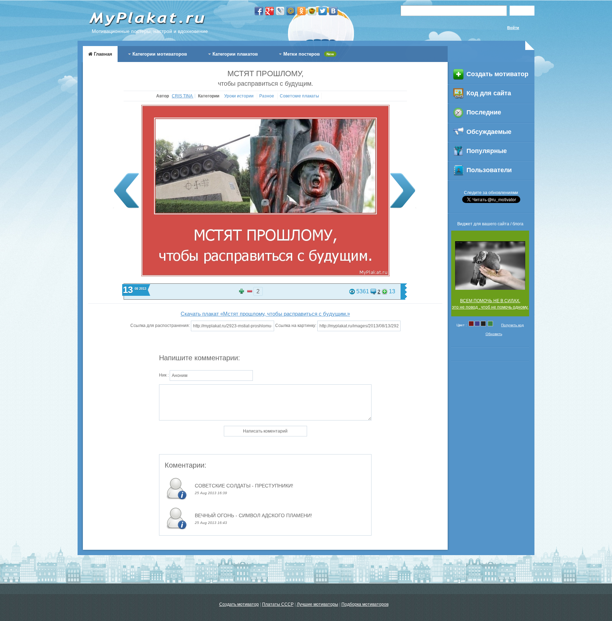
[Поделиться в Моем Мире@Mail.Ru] (291, 11)
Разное (267, 96)
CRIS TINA (182, 96)
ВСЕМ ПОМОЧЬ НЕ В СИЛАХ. (490, 300)
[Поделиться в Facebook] (259, 11)
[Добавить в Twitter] (322, 11)
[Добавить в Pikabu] (312, 11)
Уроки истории (239, 96)
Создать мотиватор (239, 604)
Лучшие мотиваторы (317, 604)
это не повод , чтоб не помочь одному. (490, 307)
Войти (513, 28)
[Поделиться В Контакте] (333, 11)
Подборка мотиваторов (365, 604)
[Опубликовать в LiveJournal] (280, 11)
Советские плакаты (299, 96)
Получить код (512, 325)
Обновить (494, 334)
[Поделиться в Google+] (269, 11)
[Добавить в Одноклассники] (301, 11)
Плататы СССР (278, 604)
